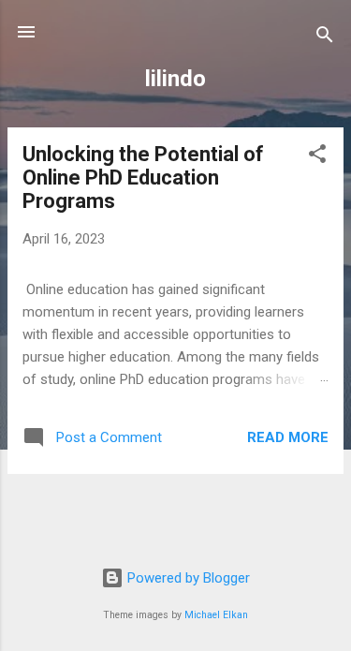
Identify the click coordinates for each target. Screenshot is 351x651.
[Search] (325, 38)
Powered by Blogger (187, 578)
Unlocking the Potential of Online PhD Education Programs (143, 177)
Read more (288, 437)
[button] (317, 156)
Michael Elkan (216, 615)
